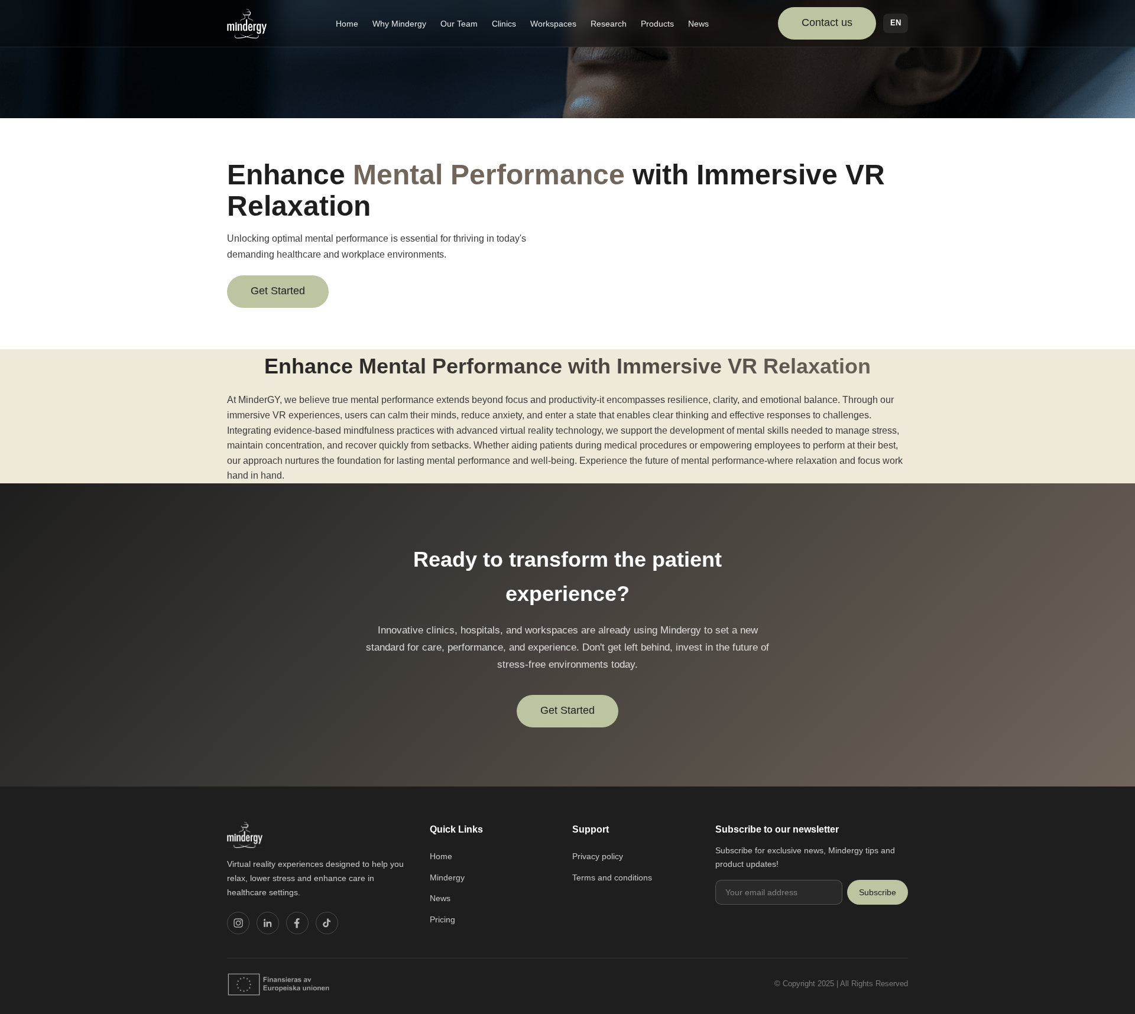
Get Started (278, 291)
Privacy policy (597, 856)
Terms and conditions (612, 877)
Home (347, 23)
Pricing (442, 919)
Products (657, 23)
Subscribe (877, 892)
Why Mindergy (399, 23)
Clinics (504, 23)
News (698, 23)
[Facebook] (297, 923)
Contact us (827, 22)
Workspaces (553, 23)
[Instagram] (238, 923)
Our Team (459, 23)
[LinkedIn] (268, 923)
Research (609, 23)
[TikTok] (327, 923)
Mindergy (447, 877)
